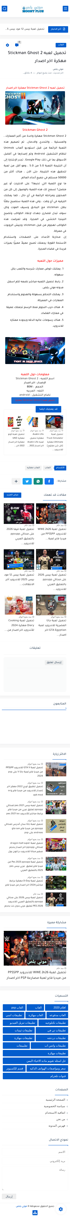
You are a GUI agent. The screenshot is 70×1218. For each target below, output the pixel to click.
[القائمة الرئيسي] (65, 9)
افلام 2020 (60, 1007)
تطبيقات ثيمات (23, 1030)
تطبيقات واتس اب (55, 1045)
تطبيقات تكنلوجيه (55, 1022)
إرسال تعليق (54, 662)
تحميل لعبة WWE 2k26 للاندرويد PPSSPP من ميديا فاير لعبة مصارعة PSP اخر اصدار (36, 975)
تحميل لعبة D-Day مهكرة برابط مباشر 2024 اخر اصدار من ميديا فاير (24, 883)
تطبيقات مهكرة (23, 1038)
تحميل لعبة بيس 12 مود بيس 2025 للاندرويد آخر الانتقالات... (24, 29)
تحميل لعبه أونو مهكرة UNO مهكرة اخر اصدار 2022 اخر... (16, 440)
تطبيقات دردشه (56, 1038)
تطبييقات (22, 1045)
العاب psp (17, 1007)
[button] (49, 481)
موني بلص (21, 1206)
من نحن (60, 1119)
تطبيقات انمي (14, 1015)
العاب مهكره (33, 468)
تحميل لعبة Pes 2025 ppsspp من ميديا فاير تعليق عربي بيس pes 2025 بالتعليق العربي (25, 866)
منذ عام (60, 525)
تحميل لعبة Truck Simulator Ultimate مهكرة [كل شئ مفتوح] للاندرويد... (55, 442)
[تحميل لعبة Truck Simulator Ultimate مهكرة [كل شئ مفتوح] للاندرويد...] (54, 422)
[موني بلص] (35, 9)
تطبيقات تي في (56, 1030)
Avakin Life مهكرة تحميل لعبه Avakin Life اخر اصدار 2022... (35, 440)
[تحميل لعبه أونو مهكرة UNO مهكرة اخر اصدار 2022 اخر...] (15, 422)
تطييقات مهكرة (57, 1053)
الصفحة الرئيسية (55, 1099)
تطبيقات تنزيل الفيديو (22, 1022)
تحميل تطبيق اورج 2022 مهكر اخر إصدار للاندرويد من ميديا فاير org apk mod (25, 790)
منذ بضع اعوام (55, 431)
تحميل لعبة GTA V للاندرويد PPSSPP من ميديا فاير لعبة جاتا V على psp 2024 (24, 771)
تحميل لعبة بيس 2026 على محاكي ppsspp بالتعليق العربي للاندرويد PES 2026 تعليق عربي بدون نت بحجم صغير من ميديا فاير (23, 903)
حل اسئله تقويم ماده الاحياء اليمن (46, 1060)
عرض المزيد (12, 495)
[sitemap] (35, 1212)
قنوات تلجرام (58, 1076)
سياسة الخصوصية (54, 1106)
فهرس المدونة (57, 1125)
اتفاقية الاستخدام (55, 1112)
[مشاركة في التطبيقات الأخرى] (16, 481)
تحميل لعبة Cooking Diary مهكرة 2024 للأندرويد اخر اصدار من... (19, 625)
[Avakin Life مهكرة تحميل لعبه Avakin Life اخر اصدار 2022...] (35, 422)
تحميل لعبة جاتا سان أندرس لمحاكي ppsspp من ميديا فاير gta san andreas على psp (23, 828)
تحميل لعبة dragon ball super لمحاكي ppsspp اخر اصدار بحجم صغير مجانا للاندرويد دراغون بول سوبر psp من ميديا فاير (25, 848)
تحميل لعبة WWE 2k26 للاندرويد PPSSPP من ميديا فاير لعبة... (52, 534)
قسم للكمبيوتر (14, 1068)
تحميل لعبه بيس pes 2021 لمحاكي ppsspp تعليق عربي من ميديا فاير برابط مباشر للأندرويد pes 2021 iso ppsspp (24, 810)
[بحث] (4, 9)
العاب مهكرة (36, 1015)
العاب (61, 45)
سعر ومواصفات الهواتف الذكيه (48, 1068)
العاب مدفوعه (57, 1015)
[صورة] (56, 769)
